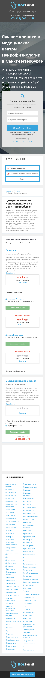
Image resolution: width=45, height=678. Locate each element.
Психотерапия (28, 546)
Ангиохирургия (11, 495)
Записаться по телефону (23, 674)
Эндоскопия (27, 647)
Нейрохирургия (11, 643)
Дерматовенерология (13, 554)
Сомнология (27, 576)
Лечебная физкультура (10, 599)
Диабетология (11, 563)
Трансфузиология (29, 600)
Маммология (10, 619)
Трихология (27, 603)
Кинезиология (10, 583)
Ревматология (28, 558)
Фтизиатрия (27, 621)
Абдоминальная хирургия (11, 485)
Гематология (10, 524)
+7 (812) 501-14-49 (23, 18)
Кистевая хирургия (12, 586)
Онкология (27, 490)
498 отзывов (22, 325)
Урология (26, 609)
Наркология (10, 631)
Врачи (9, 159)
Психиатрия (27, 540)
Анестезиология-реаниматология (12, 505)
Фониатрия (27, 618)
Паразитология (28, 519)
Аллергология (11, 492)
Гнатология (10, 551)
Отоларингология (29, 507)
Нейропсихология (12, 637)
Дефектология (11, 560)
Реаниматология (29, 555)
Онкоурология (28, 498)
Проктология (27, 534)
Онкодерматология (30, 487)
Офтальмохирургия (30, 516)
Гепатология (10, 534)
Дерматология (11, 557)
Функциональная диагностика (29, 626)
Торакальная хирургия (31, 594)
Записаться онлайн (17, 308)
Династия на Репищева (14, 299)
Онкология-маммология (27, 494)
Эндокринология (29, 644)
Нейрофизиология (12, 640)
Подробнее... (10, 273)
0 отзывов (22, 361)
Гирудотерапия (11, 548)
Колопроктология (12, 589)
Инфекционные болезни (11, 573)
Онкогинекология (29, 484)
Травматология (28, 597)
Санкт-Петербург (29, 12)
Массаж (8, 625)
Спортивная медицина (31, 582)
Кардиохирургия (11, 580)
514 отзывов (22, 282)
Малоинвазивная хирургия (12, 615)
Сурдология (27, 588)
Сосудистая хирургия (31, 579)
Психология (27, 543)
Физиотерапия (28, 612)
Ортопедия (27, 501)
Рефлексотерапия (29, 567)
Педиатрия (27, 522)
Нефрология (10, 649)
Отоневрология (28, 510)
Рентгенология (28, 561)
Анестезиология (11, 501)
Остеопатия (27, 504)
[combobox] (22, 168)
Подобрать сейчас (22, 128)
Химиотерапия (28, 630)
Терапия (26, 591)
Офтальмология (29, 513)
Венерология (10, 515)
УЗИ (24, 606)
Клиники (20, 159)
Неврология (10, 634)
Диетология (10, 566)
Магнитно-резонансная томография (10, 609)
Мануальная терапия (13, 622)
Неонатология (11, 646)
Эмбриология (28, 641)
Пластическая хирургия (28, 526)
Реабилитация (28, 552)
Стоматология (28, 585)
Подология (27, 530)
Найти (22, 179)
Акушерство (10, 489)
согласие (31, 132)
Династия (11, 250)
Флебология (27, 615)
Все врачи (21, 671)
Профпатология (29, 537)
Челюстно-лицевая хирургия (30, 637)
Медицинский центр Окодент (21, 381)
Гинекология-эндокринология (11, 544)
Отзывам (32, 243)
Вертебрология (11, 518)
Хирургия (26, 633)
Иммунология (10, 569)
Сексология (27, 570)
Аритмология (10, 509)
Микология (9, 628)
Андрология (10, 498)
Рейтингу (23, 243)
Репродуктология (29, 564)
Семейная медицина (30, 573)
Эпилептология (28, 650)
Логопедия (9, 603)
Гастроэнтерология (12, 521)
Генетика (9, 530)
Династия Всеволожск (14, 335)
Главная (8, 191)
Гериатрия (9, 537)
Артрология (10, 512)
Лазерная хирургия (12, 595)
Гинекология (10, 540)
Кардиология (10, 577)
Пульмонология (29, 549)
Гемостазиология (12, 527)
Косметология (11, 592)
